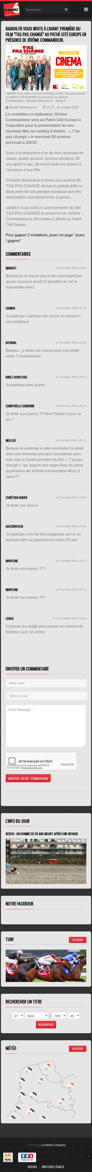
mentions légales (53, 1167)
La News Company (53, 1145)
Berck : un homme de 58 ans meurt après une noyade (42, 833)
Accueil (32, 1167)
